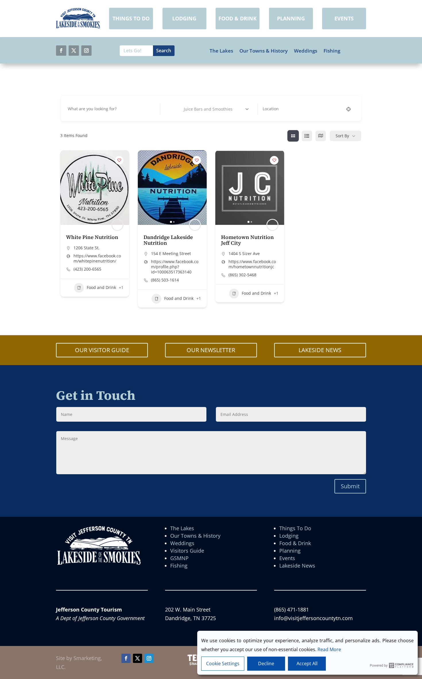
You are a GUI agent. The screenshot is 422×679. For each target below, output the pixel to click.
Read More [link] (329, 649)
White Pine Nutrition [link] (92, 237)
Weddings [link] (305, 51)
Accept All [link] (307, 663)
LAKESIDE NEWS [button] (320, 350)
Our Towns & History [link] (263, 51)
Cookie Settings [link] (222, 663)
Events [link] (287, 558)
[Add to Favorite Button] (119, 160)
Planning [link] (290, 550)
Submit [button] (350, 486)
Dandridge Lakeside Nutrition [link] (168, 240)
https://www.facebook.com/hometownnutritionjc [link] (252, 264)
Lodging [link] (289, 535)
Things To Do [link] (295, 528)
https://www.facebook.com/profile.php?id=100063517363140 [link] (174, 267)
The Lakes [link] (221, 51)
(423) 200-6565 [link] (87, 269)
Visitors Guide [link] (187, 550)
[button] (61, 50)
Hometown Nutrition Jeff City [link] (247, 240)
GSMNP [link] (179, 558)
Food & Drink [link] (295, 543)
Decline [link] (266, 663)
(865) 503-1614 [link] (165, 280)
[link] (78, 26)
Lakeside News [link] (297, 565)
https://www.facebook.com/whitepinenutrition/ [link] (97, 258)
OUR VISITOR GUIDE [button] (102, 350)
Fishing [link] (332, 51)
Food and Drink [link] (101, 287)
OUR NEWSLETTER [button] (211, 350)
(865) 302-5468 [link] (242, 274)
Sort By (342, 135)
